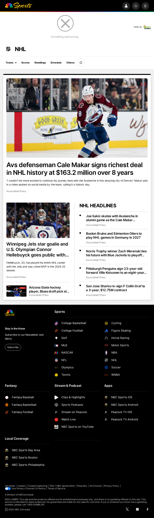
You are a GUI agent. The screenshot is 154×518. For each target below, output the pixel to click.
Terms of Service (56, 488)
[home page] (18, 6)
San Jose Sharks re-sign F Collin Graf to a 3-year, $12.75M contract (115, 288)
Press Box (82, 486)
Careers (21, 486)
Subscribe (12, 347)
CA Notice (40, 488)
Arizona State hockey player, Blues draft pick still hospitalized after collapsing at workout (49, 289)
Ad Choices (96, 486)
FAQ (52, 486)
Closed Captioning (37, 486)
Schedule (56, 62)
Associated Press (16, 191)
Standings (40, 62)
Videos (70, 62)
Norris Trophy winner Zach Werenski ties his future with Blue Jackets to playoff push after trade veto (116, 253)
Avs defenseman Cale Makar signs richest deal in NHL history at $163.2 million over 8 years (74, 168)
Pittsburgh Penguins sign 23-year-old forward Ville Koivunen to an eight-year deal (115, 270)
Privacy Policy (111, 486)
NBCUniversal (25, 494)
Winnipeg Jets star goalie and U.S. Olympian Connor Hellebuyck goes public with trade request (37, 249)
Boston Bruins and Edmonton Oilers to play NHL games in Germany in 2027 (114, 235)
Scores (25, 62)
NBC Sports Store (66, 486)
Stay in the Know (15, 328)
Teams (9, 62)
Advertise (10, 486)
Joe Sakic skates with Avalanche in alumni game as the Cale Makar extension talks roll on (112, 218)
